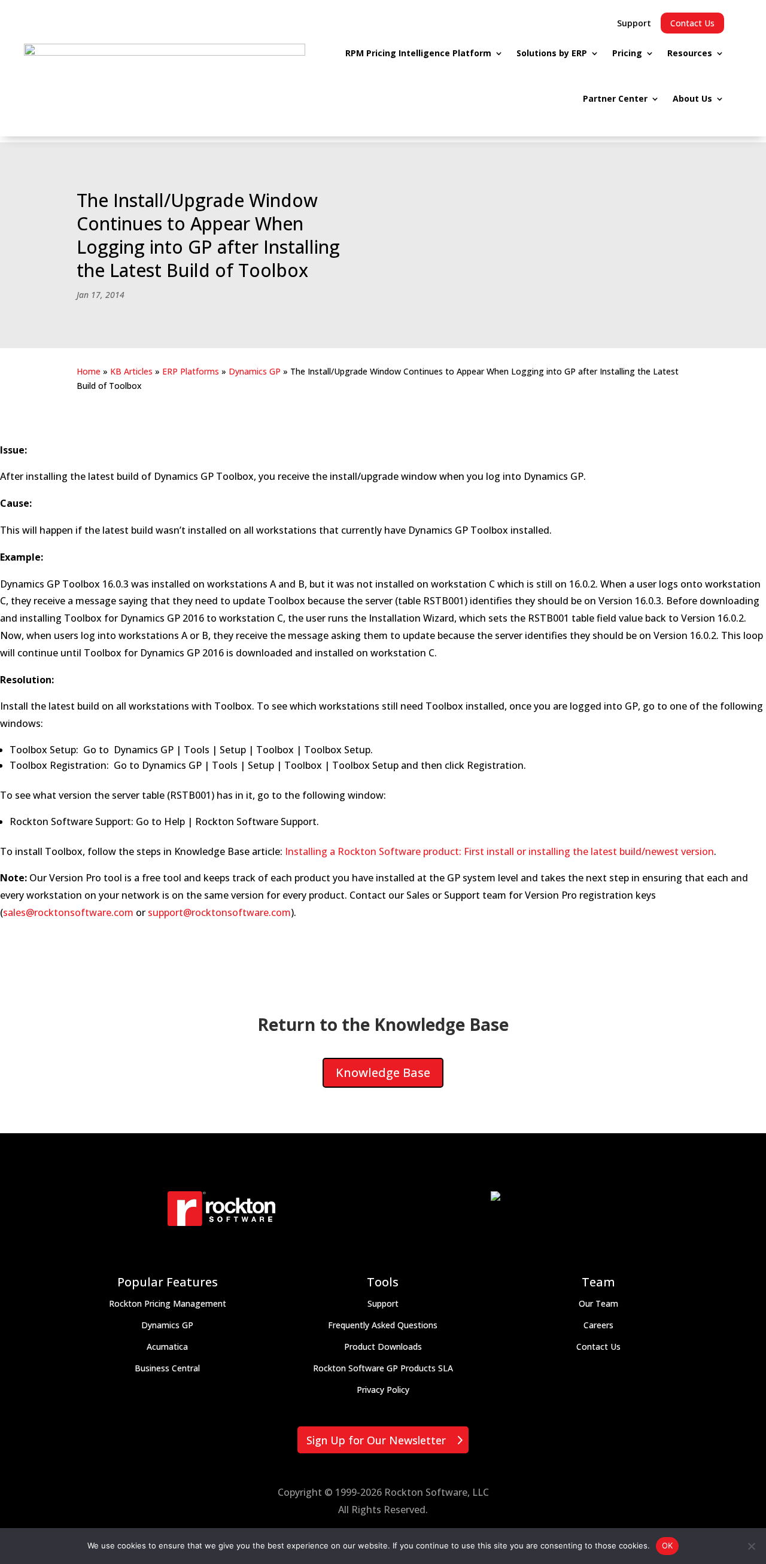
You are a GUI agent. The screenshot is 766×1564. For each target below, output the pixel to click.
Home (89, 371)
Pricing (627, 53)
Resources (689, 53)
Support (634, 23)
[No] (751, 1546)
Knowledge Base (383, 1072)
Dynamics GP (255, 371)
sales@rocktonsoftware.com (68, 912)
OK (667, 1545)
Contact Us (692, 23)
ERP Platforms (190, 371)
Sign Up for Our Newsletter (376, 1440)
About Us (692, 98)
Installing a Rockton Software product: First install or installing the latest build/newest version (499, 851)
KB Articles (131, 371)
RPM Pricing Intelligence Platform (418, 53)
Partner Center (615, 98)
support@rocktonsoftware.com (219, 912)
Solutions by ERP (551, 53)
